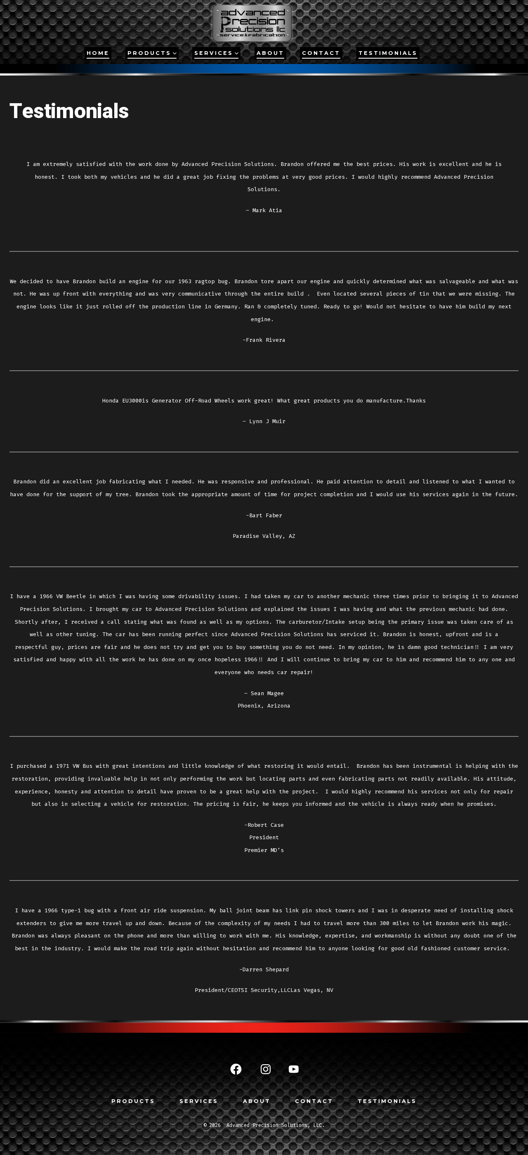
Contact (321, 53)
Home (98, 53)
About (270, 53)
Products (133, 1101)
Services (213, 53)
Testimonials (387, 53)
